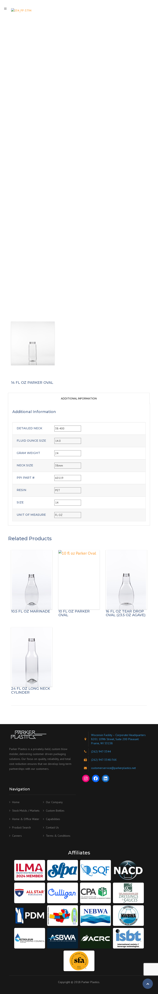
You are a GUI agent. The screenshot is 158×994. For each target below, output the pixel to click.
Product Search (21, 827)
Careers (17, 836)
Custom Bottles (55, 810)
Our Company (54, 802)
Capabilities (53, 819)
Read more (32, 579)
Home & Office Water (25, 819)
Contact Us (52, 827)
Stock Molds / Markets (26, 810)
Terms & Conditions (58, 836)
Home (16, 802)
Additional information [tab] (79, 398)
